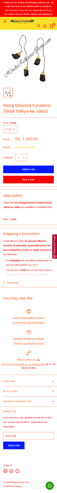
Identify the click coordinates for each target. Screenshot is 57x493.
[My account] (44, 26)
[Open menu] (4, 21)
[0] (51, 26)
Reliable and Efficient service (28, 343)
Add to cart (28, 169)
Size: (9, 122)
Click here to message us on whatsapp (21, 364)
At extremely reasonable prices (29, 322)
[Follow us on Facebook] (5, 471)
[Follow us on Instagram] (11, 471)
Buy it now (28, 179)
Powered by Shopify (12, 486)
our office (33, 264)
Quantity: (8, 157)
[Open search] (38, 26)
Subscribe (14, 445)
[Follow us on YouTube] (17, 471)
